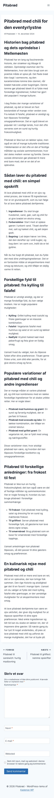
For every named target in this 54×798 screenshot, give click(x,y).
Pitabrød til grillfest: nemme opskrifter (40, 654)
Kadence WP (27, 790)
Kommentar (11, 685)
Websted (10, 753)
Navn (9, 728)
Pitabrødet (10, 34)
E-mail (9, 741)
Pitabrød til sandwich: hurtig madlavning (12, 656)
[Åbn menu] (48, 5)
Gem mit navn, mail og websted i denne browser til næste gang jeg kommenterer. (26, 762)
